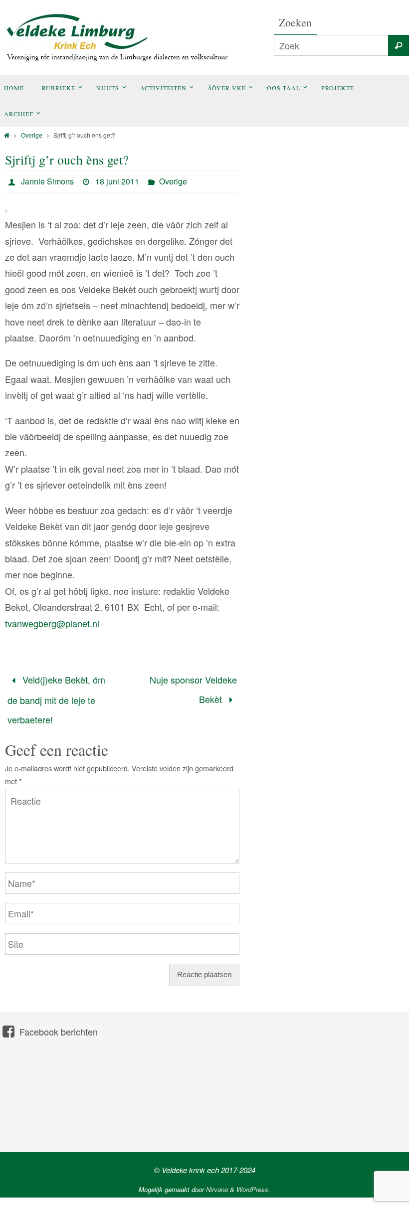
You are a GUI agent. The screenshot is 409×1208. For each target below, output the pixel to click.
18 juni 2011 (117, 181)
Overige (31, 135)
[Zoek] (398, 45)
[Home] (6, 135)
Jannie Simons (47, 181)
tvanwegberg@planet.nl (52, 623)
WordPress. (253, 1179)
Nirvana (217, 1179)
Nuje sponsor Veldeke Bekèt (193, 686)
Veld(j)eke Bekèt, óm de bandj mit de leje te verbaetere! (56, 695)
